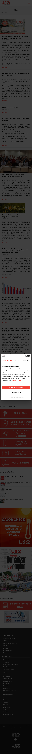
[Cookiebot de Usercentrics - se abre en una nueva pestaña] (23, 356)
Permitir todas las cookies (16, 387)
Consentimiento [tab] (7, 360)
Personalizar (15, 392)
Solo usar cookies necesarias (16, 397)
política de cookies (17, 380)
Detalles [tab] (16, 360)
